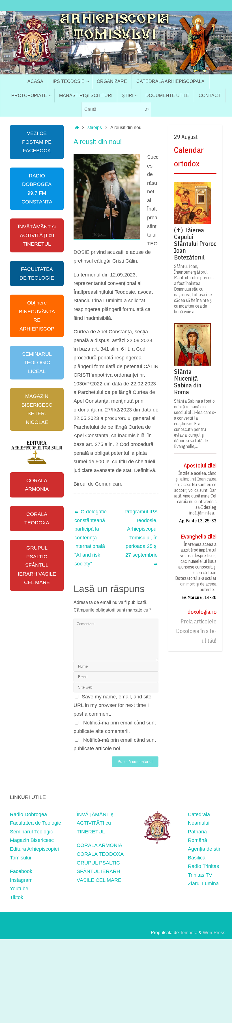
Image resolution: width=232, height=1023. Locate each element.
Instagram (21, 880)
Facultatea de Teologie (35, 823)
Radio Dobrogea (28, 814)
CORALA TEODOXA (36, 518)
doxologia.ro (202, 611)
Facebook (21, 871)
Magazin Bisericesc (32, 840)
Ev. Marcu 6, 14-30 (199, 597)
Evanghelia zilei (198, 536)
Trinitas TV (200, 875)
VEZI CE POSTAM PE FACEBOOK (36, 141)
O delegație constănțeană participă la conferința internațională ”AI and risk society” (90, 538)
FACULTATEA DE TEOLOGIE (37, 273)
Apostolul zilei (200, 465)
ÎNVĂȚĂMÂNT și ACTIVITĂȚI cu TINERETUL (37, 235)
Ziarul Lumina (203, 883)
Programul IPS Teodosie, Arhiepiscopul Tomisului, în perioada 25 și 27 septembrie (141, 533)
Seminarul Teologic (31, 832)
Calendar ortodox (189, 157)
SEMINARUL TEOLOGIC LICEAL (37, 362)
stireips (94, 127)
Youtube (19, 888)
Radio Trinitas (203, 866)
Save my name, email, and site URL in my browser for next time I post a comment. (112, 705)
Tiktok (16, 897)
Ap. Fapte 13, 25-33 (197, 521)
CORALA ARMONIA (37, 485)
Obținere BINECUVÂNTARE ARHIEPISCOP (37, 316)
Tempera (188, 932)
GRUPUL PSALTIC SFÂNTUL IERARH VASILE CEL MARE (37, 565)
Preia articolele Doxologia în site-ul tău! (196, 630)
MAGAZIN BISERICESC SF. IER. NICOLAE (37, 409)
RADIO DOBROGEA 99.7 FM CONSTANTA (37, 189)
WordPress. (214, 932)
